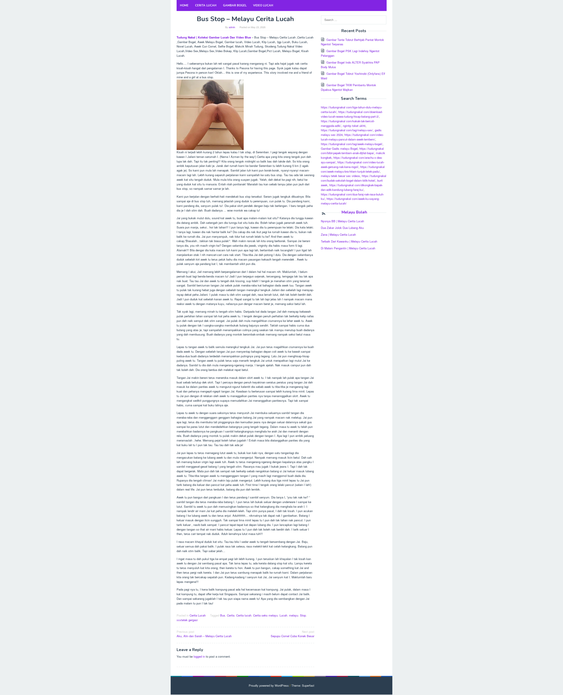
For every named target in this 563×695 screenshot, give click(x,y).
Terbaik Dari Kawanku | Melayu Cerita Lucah (349, 241)
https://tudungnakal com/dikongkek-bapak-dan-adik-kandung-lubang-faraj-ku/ (352, 187)
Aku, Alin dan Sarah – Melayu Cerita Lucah (204, 633)
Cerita (230, 615)
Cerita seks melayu (265, 615)
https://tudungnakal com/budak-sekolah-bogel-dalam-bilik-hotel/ (353, 178)
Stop (303, 615)
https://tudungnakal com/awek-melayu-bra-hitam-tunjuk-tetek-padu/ (353, 169)
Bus (222, 615)
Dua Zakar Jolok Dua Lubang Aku (342, 228)
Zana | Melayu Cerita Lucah (338, 234)
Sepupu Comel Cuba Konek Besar (292, 633)
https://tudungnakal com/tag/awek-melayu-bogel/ (351, 144)
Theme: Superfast (302, 685)
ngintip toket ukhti (354, 126)
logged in (199, 656)
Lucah (283, 615)
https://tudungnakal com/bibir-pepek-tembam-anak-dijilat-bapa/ (352, 150)
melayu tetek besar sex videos (340, 176)
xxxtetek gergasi (187, 620)
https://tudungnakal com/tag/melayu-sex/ (347, 130)
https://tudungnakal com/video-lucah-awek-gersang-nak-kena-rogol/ (352, 164)
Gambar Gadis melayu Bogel (339, 148)
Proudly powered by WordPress (269, 685)
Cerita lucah (243, 615)
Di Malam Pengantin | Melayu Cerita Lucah (348, 248)
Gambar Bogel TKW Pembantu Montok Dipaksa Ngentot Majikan (348, 87)
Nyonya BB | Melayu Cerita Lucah (342, 221)
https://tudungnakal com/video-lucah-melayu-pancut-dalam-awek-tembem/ (352, 137)
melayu (293, 615)
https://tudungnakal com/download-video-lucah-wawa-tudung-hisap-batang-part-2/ (352, 114)
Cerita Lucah (198, 615)
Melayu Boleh (354, 212)
